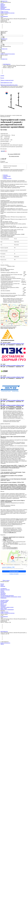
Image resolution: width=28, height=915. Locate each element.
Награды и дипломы (5, 589)
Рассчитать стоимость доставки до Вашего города (12, 343)
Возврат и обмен (4, 601)
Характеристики (6, 176)
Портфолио (3, 606)
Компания (3, 586)
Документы (3, 593)
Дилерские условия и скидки (7, 607)
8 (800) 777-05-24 (4, 11)
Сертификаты (4, 588)
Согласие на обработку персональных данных (11, 596)
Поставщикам (4, 602)
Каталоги (3, 592)
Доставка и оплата (7, 178)
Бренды (2, 603)
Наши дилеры (4, 608)
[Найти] (3, 37)
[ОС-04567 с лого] (14, 100)
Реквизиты (3, 594)
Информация (3, 597)
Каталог (2, 583)
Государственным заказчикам (7, 595)
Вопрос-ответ (4, 604)
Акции (2, 585)
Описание (5, 175)
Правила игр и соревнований (7, 609)
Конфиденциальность (5, 642)
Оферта (2, 644)
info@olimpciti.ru (4, 16)
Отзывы (5, 177)
